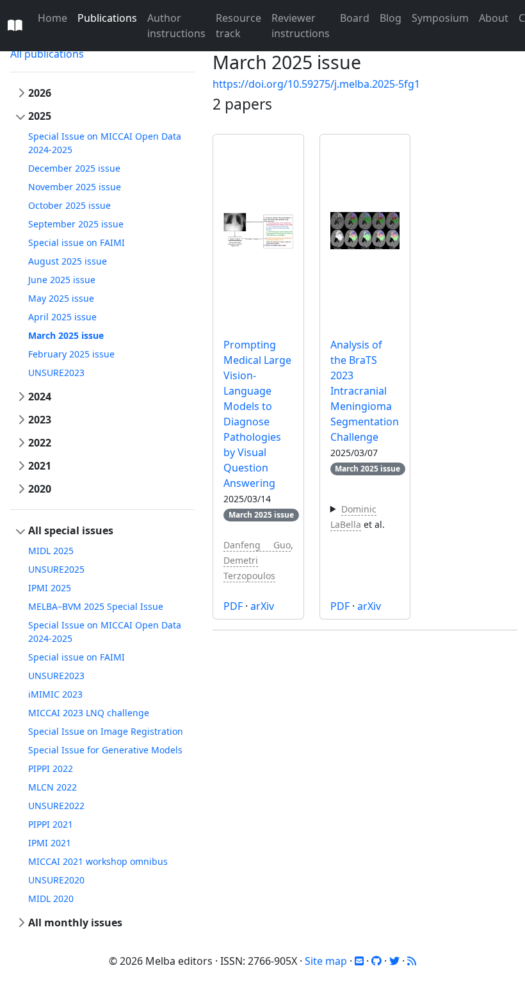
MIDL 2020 (51, 898)
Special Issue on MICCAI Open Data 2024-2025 (104, 143)
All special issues (70, 530)
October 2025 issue (69, 205)
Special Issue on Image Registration (105, 731)
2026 (39, 93)
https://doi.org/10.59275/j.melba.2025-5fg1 (316, 84)
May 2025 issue (61, 298)
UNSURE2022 (56, 806)
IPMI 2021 (49, 843)
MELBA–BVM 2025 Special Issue (95, 606)
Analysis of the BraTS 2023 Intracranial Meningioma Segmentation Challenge (364, 391)
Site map (326, 961)
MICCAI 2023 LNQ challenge (88, 713)
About (493, 18)
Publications (107, 18)
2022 (39, 443)
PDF (233, 606)
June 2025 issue (61, 280)
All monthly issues (75, 922)
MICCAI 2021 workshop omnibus (98, 861)
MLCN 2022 (52, 787)
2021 (39, 466)
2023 (39, 420)
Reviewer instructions (300, 25)
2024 (39, 397)
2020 (39, 489)
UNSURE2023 (56, 372)
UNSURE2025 (56, 569)
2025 (39, 116)
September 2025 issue (76, 224)
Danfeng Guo (257, 545)
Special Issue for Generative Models (105, 750)
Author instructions (176, 25)
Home (52, 18)
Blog (390, 18)
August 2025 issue (67, 261)
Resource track (238, 25)
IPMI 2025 (49, 588)
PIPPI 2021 (50, 824)
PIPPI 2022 (50, 768)
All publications (47, 54)
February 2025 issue (71, 354)
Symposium (440, 18)
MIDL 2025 (51, 551)
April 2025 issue (62, 317)
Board (354, 18)
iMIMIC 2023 (55, 694)
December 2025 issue (74, 168)
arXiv (262, 606)
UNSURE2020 (56, 880)
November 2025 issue (74, 187)
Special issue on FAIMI (76, 242)
